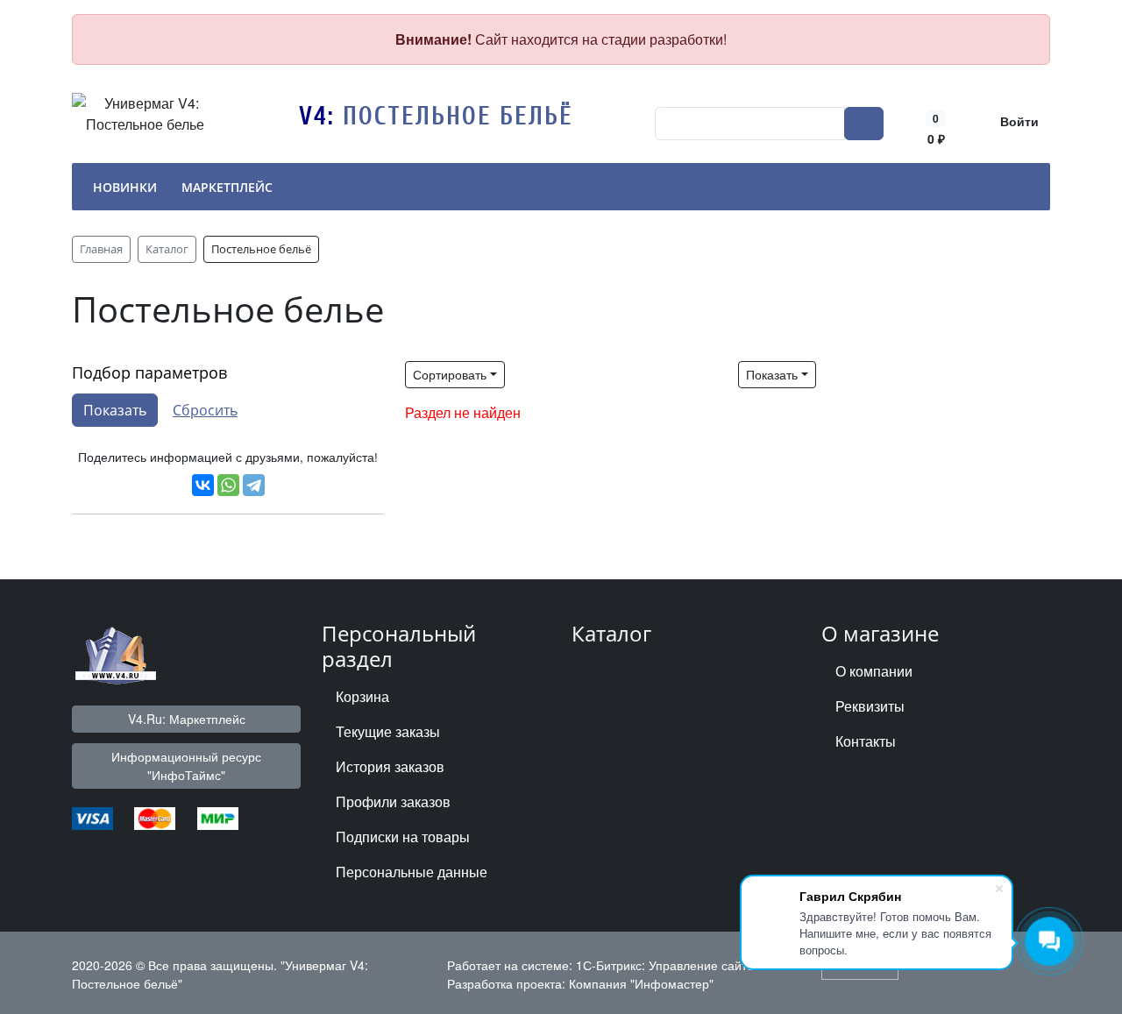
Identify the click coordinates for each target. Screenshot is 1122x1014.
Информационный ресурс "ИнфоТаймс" (186, 766)
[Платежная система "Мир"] (217, 816)
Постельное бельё (458, 116)
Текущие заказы (388, 731)
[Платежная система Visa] (92, 816)
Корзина (362, 696)
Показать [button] (772, 374)
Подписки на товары (403, 836)
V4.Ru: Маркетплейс (186, 718)
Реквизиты (870, 706)
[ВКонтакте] (203, 485)
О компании (874, 671)
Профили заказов (393, 801)
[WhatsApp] (228, 485)
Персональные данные (411, 872)
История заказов (390, 766)
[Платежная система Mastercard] (154, 816)
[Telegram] (254, 485)
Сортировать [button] (449, 374)
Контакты (865, 741)
